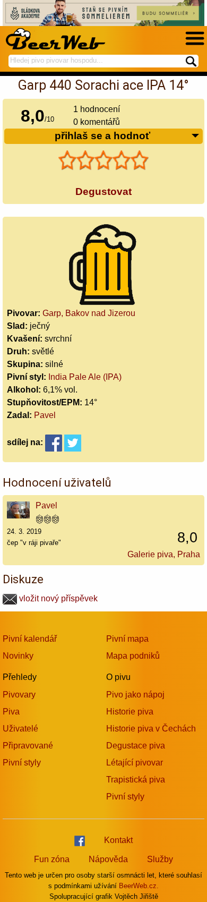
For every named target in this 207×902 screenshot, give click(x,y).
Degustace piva (135, 745)
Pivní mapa (127, 638)
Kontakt (118, 840)
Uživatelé (20, 728)
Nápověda (108, 859)
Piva (11, 711)
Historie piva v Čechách (151, 728)
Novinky (18, 655)
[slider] (103, 160)
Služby (160, 859)
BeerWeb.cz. (139, 886)
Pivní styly (22, 762)
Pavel (45, 415)
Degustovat (103, 191)
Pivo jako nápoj (135, 694)
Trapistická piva (135, 779)
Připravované (28, 745)
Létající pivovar (134, 762)
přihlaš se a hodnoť (102, 135)
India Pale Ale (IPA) (85, 376)
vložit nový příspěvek (57, 598)
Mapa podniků (133, 655)
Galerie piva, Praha (163, 554)
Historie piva (129, 711)
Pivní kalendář (30, 638)
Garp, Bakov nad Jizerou (88, 313)
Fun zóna (52, 859)
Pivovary (19, 694)
